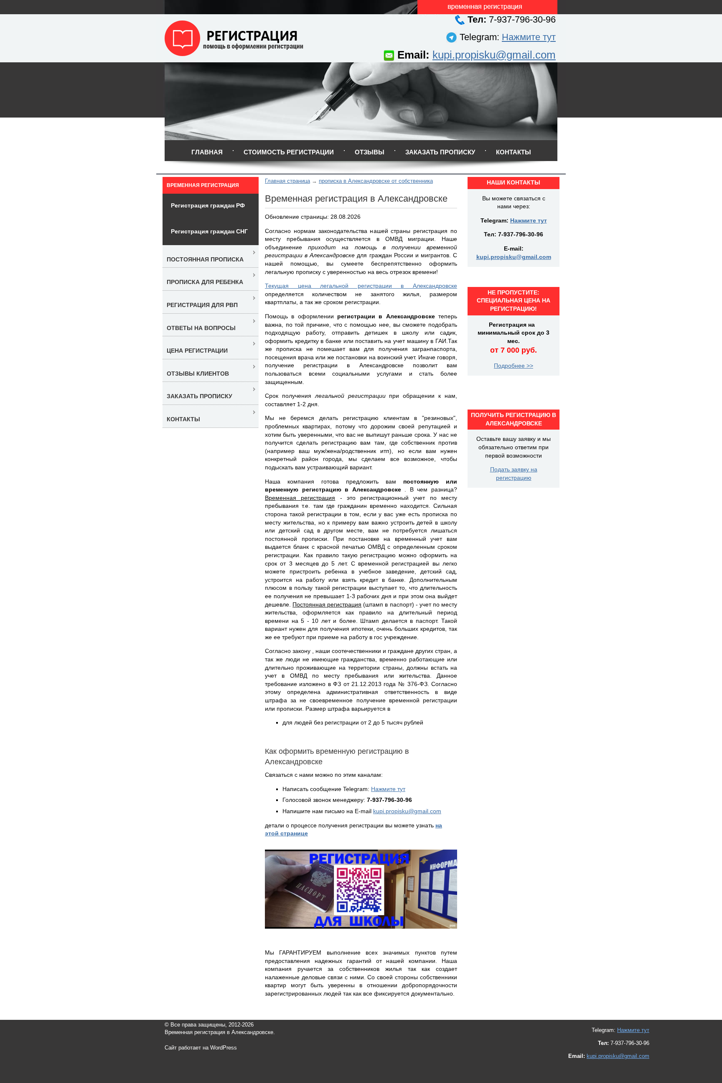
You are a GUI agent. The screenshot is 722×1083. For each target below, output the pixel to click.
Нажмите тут (529, 37)
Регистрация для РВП (202, 305)
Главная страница (287, 181)
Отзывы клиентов (198, 373)
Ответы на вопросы (201, 328)
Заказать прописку (440, 152)
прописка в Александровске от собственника (376, 181)
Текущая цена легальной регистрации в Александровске (361, 285)
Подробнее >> (513, 365)
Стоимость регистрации (289, 152)
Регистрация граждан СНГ (209, 231)
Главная (207, 152)
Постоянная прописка (205, 259)
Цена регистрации (197, 350)
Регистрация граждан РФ (208, 205)
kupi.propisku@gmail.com (494, 55)
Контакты (513, 152)
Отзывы (369, 152)
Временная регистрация (203, 185)
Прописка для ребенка (205, 282)
